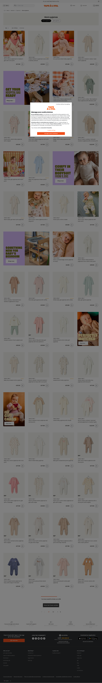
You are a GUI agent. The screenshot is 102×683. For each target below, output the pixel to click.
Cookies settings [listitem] (51, 130)
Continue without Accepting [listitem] (63, 104)
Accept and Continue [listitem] (51, 133)
